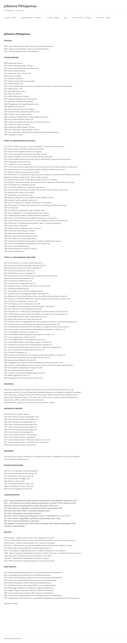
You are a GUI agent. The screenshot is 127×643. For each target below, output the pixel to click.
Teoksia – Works (53, 18)
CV (66, 18)
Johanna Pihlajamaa (20, 6)
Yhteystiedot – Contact (81, 18)
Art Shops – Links (103, 18)
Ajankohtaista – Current (31, 18)
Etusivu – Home (10, 18)
